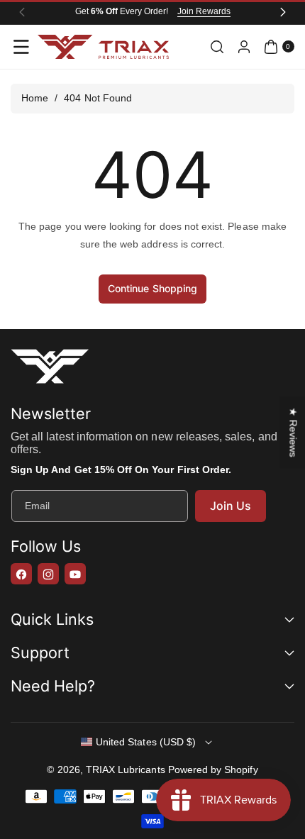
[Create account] (244, 46)
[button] (21, 46)
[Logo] (50, 369)
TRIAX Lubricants (125, 769)
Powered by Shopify (213, 769)
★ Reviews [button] (293, 432)
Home (34, 98)
